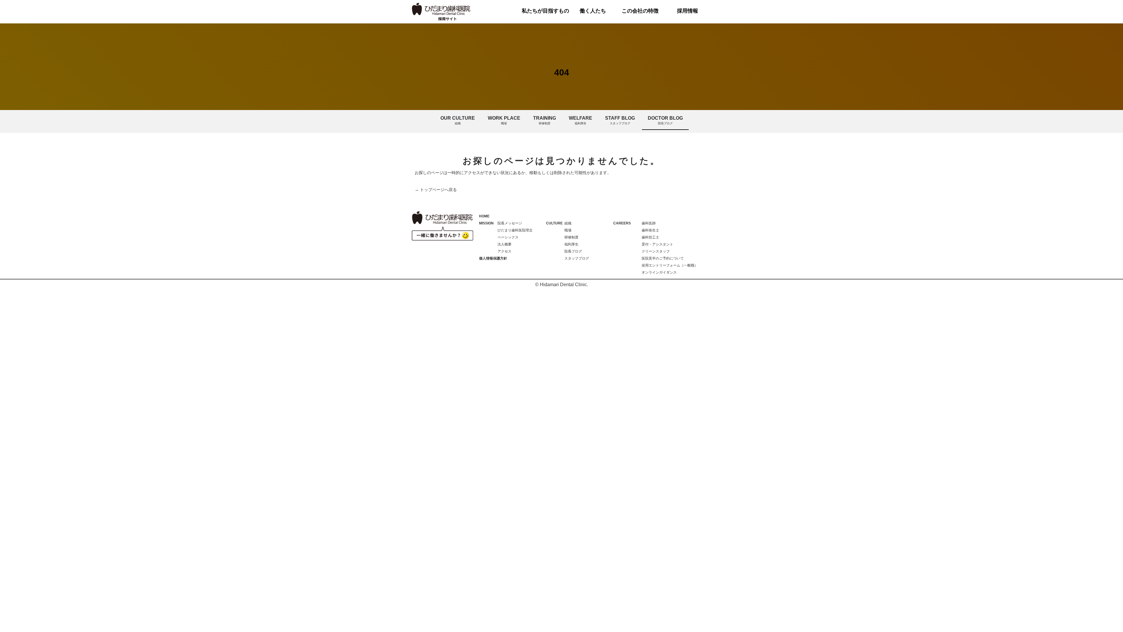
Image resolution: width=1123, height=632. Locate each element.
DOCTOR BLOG (665, 120)
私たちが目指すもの (545, 11)
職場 (567, 230)
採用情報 (687, 11)
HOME (484, 216)
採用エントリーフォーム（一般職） (670, 265)
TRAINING (544, 120)
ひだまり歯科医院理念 (515, 230)
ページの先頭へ (1110, 619)
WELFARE (580, 120)
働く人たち (593, 11)
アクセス (504, 251)
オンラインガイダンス (659, 272)
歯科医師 (649, 223)
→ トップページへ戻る (436, 189)
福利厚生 (571, 244)
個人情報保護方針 (493, 258)
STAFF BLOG (620, 120)
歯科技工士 (650, 237)
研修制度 (571, 237)
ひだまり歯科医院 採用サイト (442, 11)
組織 (567, 223)
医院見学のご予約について (663, 258)
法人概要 (504, 244)
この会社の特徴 (640, 11)
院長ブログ (573, 251)
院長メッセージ (509, 223)
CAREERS (622, 223)
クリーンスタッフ (656, 251)
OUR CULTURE (457, 120)
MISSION (486, 223)
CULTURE (554, 223)
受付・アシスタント (657, 244)
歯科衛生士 (650, 230)
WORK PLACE (504, 120)
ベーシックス (508, 237)
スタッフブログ (576, 258)
